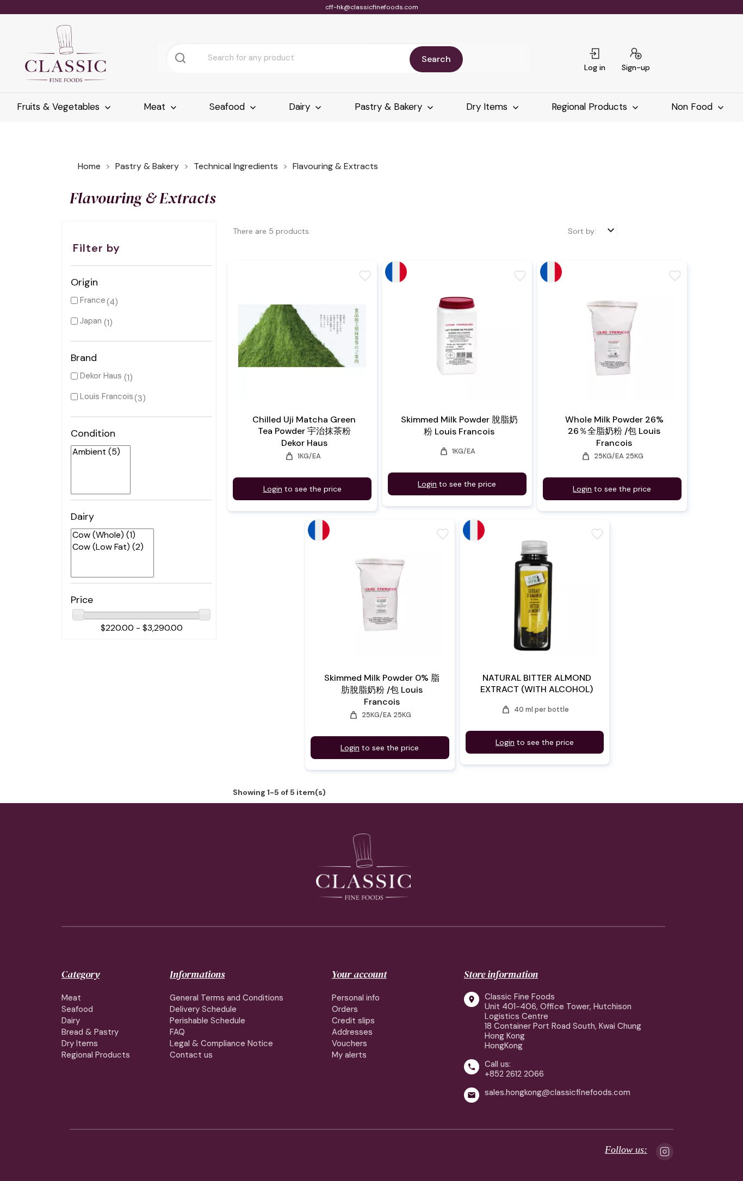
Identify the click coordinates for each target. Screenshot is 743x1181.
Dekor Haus (101, 375)
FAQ (177, 1032)
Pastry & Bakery (390, 107)
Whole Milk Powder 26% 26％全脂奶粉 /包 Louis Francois (614, 431)
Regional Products (591, 107)
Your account (359, 974)
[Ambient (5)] (96, 452)
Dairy (301, 107)
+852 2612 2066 (514, 1073)
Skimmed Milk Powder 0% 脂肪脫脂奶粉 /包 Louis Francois (381, 689)
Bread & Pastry (90, 1032)
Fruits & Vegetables (59, 107)
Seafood (228, 107)
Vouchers (349, 1043)
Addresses (352, 1032)
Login (272, 489)
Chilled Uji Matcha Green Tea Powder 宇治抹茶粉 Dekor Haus (304, 431)
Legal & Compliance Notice (221, 1043)
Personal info (356, 997)
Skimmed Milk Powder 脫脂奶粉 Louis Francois (459, 425)
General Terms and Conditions (226, 997)
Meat (156, 107)
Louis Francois (106, 396)
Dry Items (488, 107)
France (93, 300)
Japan (91, 320)
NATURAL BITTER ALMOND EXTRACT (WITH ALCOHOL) (536, 683)
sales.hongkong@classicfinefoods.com (557, 1092)
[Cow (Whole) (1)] (108, 535)
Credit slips (353, 1020)
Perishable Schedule (207, 1020)
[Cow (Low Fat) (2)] (108, 547)
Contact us (191, 1054)
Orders (345, 1009)
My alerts (349, 1054)
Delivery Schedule (203, 1009)
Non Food (693, 107)
